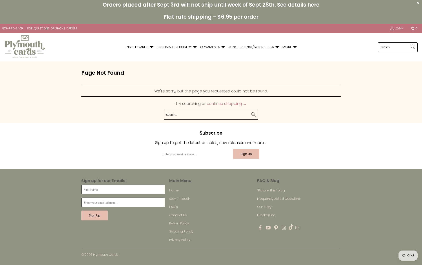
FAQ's (173, 207)
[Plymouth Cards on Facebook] (260, 228)
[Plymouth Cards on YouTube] (268, 228)
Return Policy (179, 223)
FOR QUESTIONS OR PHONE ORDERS (52, 28)
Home (174, 190)
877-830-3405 (12, 28)
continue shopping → (227, 103)
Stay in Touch (179, 198)
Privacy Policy (179, 240)
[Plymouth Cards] (24, 47)
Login (399, 28)
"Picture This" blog (271, 190)
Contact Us (178, 215)
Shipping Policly (181, 231)
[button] (140, 47)
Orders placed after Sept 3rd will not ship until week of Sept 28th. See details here (211, 4)
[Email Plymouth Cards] (298, 228)
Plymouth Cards (105, 254)
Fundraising (266, 215)
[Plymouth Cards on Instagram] (284, 228)
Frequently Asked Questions (279, 198)
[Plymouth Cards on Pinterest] (276, 228)
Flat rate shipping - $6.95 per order (211, 16)
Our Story (264, 207)
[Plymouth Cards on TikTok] (291, 227)
